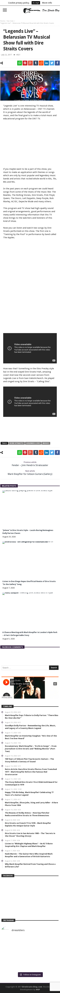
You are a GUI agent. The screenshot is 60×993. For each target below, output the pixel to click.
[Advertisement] (30, 144)
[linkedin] (46, 63)
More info (47, 2)
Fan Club (10, 21)
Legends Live (33, 443)
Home (2, 21)
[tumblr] (35, 63)
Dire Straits (16, 443)
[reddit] (41, 63)
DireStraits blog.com (32, 987)
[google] (30, 63)
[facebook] (57, 63)
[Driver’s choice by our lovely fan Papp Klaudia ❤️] (30, 954)
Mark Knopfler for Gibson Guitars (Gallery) (30, 472)
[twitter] (52, 63)
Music (46, 443)
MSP (38, 989)
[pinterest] (25, 63)
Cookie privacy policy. (19, 2)
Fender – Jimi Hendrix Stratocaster (30, 464)
